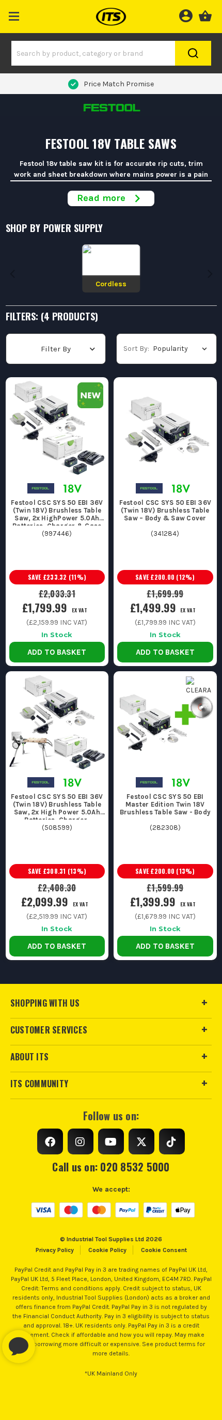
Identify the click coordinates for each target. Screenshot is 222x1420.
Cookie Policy (107, 1250)
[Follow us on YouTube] (111, 1141)
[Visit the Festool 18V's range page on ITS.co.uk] (72, 487)
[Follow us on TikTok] (172, 1141)
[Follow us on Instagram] (80, 1141)
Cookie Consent (164, 1250)
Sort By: (136, 348)
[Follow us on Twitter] (141, 1141)
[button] (14, 14)
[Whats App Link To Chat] (51, 1341)
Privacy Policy (55, 1250)
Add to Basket (56, 652)
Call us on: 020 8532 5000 (110, 1167)
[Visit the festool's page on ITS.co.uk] (40, 487)
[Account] (185, 14)
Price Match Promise (119, 84)
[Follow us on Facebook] (50, 1141)
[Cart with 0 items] (205, 14)
